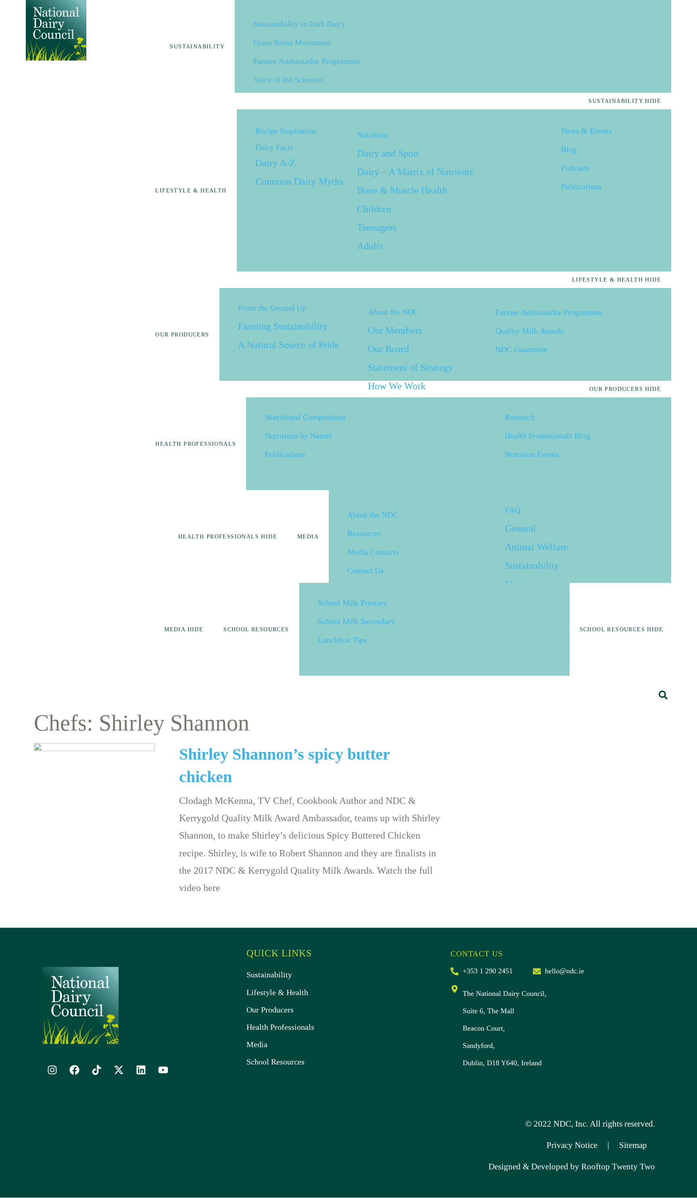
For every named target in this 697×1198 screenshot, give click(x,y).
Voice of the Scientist (288, 79)
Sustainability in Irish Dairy (299, 23)
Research (519, 417)
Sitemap (633, 1145)
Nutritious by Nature (298, 435)
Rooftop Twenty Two (618, 1166)
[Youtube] (163, 1070)
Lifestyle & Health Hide (616, 280)
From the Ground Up (272, 307)
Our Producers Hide (625, 389)
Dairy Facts (274, 147)
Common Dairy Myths (299, 181)
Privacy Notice (572, 1145)
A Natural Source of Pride (288, 345)
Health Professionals (195, 444)
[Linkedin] (141, 1070)
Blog (569, 149)
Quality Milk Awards (529, 330)
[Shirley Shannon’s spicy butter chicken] (94, 779)
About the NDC (393, 311)
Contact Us (365, 570)
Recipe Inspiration (285, 130)
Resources (364, 533)
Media (308, 537)
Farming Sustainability (283, 326)
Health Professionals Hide (227, 537)
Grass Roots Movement (291, 42)
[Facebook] (74, 1070)
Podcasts (575, 167)
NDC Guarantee (521, 349)
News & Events (586, 130)
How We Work (397, 386)
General (520, 528)
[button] (663, 695)
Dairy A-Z (275, 163)
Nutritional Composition (305, 417)
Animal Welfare (536, 547)
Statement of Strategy (410, 367)
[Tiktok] (96, 1070)
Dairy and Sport (388, 153)
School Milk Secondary (356, 621)
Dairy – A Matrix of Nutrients (415, 172)
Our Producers (182, 335)
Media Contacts (373, 551)
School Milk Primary (352, 602)
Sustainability (197, 47)
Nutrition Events (532, 454)
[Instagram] (52, 1070)
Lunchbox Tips (342, 639)
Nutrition (372, 134)
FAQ (512, 509)
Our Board (388, 349)
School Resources (256, 629)
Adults (370, 246)
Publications (581, 186)
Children (374, 209)
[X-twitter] (119, 1070)
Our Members (395, 330)
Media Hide (183, 629)
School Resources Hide (621, 629)
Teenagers (376, 227)
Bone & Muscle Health (402, 190)
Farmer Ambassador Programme (306, 60)
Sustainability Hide (624, 101)
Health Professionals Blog (547, 435)
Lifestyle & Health (190, 191)
